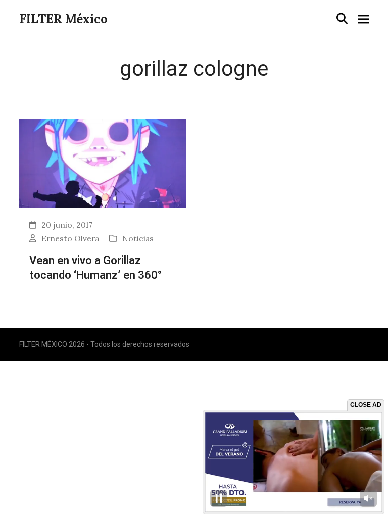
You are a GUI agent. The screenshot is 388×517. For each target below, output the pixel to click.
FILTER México (63, 19)
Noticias (138, 238)
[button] (342, 18)
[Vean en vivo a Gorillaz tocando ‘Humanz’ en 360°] (102, 162)
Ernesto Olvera (70, 238)
